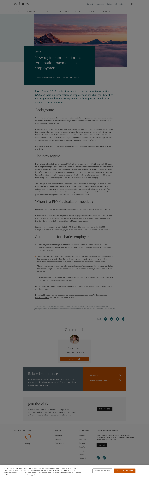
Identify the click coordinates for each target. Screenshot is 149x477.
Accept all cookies (124, 471)
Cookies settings (102, 471)
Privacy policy (32, 475)
